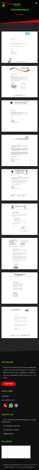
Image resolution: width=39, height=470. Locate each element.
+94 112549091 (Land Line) (11, 426)
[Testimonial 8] (20, 288)
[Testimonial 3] (20, 116)
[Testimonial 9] (20, 322)
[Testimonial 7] (20, 253)
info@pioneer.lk (8, 433)
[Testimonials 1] (20, 47)
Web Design (18, 467)
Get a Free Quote (8, 400)
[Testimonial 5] (20, 184)
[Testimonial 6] (20, 219)
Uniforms (5, 396)
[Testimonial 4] (20, 150)
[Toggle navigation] (36, 3)
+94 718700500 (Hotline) (11, 430)
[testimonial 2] (20, 81)
